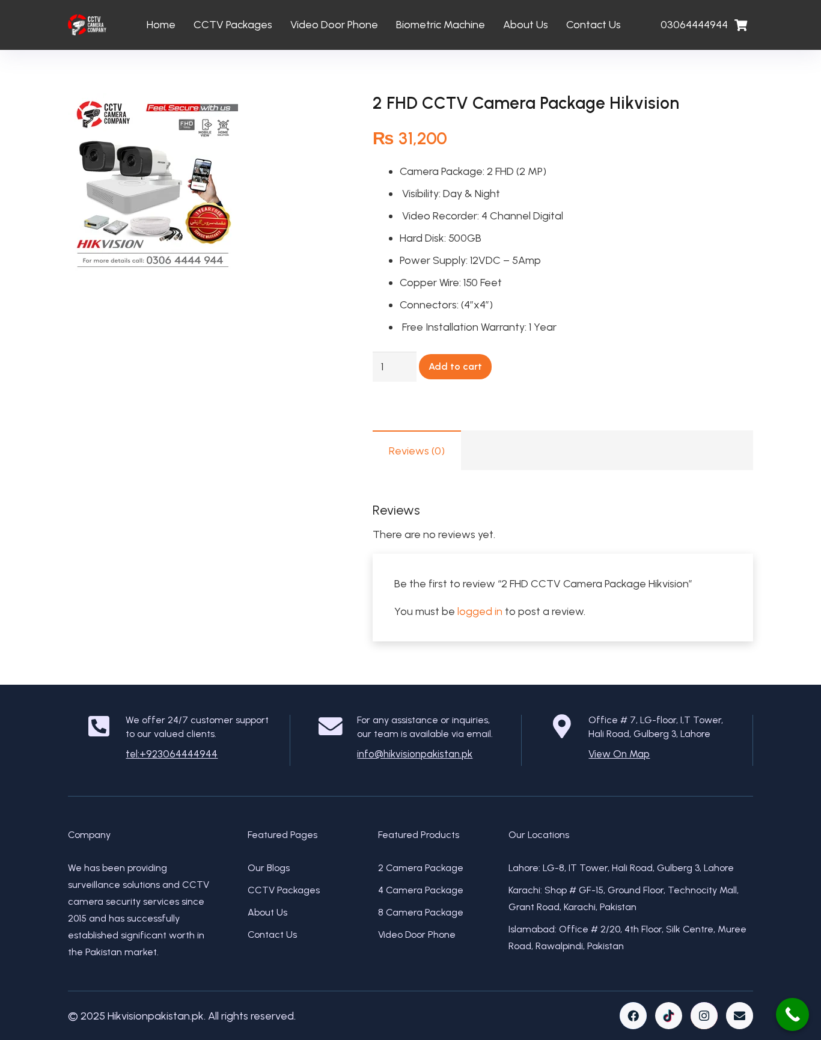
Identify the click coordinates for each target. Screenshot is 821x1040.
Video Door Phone (417, 934)
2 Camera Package (420, 867)
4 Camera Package (420, 890)
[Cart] (740, 25)
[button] (318, 114)
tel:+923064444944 (172, 754)
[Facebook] (633, 1015)
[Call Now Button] (792, 1014)
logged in (479, 611)
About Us (267, 912)
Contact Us (272, 934)
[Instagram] (704, 1015)
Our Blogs (269, 867)
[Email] (739, 1015)
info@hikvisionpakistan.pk (414, 754)
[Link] (87, 24)
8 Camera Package (420, 912)
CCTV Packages (284, 890)
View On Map (619, 754)
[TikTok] (668, 1015)
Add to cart (455, 366)
